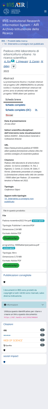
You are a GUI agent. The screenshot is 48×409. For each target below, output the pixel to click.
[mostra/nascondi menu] (45, 11)
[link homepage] (14, 4)
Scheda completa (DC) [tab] (18, 109)
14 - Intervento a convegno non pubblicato (24, 44)
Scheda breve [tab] (13, 99)
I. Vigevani (22, 61)
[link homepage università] (11, 11)
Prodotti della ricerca (17, 41)
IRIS (3, 41)
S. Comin (34, 61)
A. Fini (7, 61)
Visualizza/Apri (11, 238)
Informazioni (12, 305)
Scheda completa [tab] (15, 104)
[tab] (36, 109)
